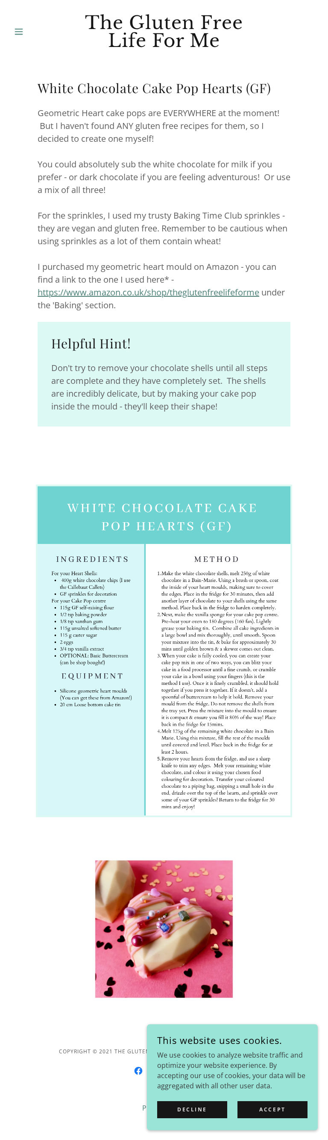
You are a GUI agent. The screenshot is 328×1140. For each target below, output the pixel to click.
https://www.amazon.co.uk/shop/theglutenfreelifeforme (148, 292)
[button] (33, 31)
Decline (192, 1109)
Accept (272, 1109)
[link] (164, 44)
